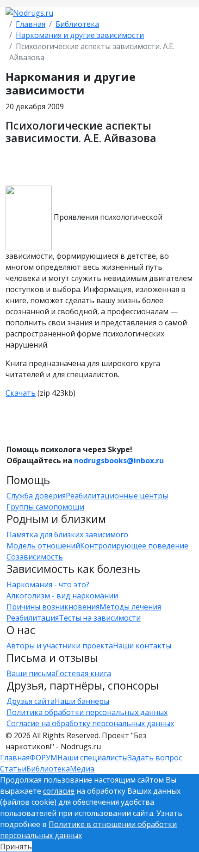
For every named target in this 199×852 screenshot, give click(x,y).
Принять (16, 846)
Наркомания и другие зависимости (80, 35)
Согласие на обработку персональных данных (90, 723)
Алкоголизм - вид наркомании (62, 596)
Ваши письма (31, 673)
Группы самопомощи (45, 507)
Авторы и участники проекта (59, 646)
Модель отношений (43, 546)
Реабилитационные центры (117, 496)
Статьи (13, 769)
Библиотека (77, 24)
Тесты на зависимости (100, 618)
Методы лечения (130, 607)
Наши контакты (142, 646)
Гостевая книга (83, 673)
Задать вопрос (155, 757)
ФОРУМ (43, 757)
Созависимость (34, 557)
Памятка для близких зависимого (67, 534)
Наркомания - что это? (47, 584)
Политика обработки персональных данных (87, 712)
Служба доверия (36, 496)
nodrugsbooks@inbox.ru (119, 460)
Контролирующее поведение (134, 546)
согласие (59, 791)
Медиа (82, 769)
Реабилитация (32, 618)
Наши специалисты (92, 757)
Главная (30, 24)
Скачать (21, 393)
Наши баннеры (82, 701)
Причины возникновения (53, 607)
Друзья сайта (30, 701)
